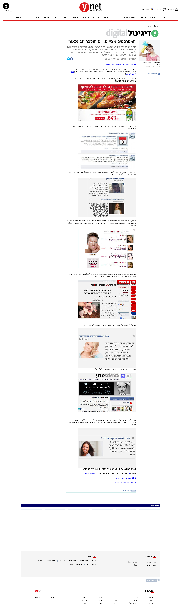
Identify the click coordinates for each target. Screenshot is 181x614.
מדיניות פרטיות (150, 562)
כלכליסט (68, 597)
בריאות (135, 597)
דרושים (62, 561)
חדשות (150, 597)
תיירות (100, 597)
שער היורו (72, 561)
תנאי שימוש (151, 565)
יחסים (85, 597)
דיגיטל (156, 26)
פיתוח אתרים (91, 564)
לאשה (85, 603)
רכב (101, 603)
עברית (40, 561)
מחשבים (135, 600)
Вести (37, 597)
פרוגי (52, 597)
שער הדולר (84, 561)
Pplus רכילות (133, 603)
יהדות (116, 597)
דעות (116, 600)
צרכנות (115, 603)
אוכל (100, 600)
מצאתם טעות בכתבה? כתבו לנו (123, 482)
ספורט (151, 603)
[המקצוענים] (153, 581)
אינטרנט (149, 26)
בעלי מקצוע (51, 561)
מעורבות (84, 600)
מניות (94, 561)
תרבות (151, 606)
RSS (135, 565)
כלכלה (151, 600)
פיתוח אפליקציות (76, 564)
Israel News (132, 562)
